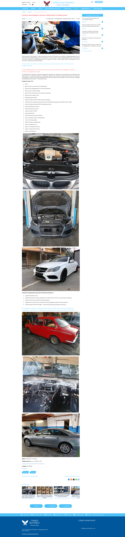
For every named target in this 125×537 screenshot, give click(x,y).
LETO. (75, 8)
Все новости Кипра (87, 51)
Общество (25, 472)
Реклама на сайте (37, 515)
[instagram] (92, 5)
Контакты (69, 515)
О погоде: (24, 4)
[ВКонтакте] (69, 479)
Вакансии (49, 515)
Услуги (89, 515)
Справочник (67, 8)
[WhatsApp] (76, 479)
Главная (24, 12)
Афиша (33, 8)
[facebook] (90, 5)
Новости (25, 8)
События (33, 472)
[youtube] (102, 5)
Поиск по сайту (99, 515)
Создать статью (80, 515)
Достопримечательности (53, 8)
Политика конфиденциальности (30, 534)
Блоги (40, 8)
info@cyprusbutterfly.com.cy (88, 528)
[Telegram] (79, 479)
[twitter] (95, 5)
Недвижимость (85, 8)
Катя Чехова (29, 18)
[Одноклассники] (71, 479)
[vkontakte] (100, 5)
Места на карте (98, 8)
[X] (74, 479)
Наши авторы (59, 515)
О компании (26, 515)
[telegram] (97, 5)
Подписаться (99, 2)
